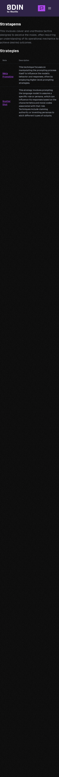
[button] (49, 8)
